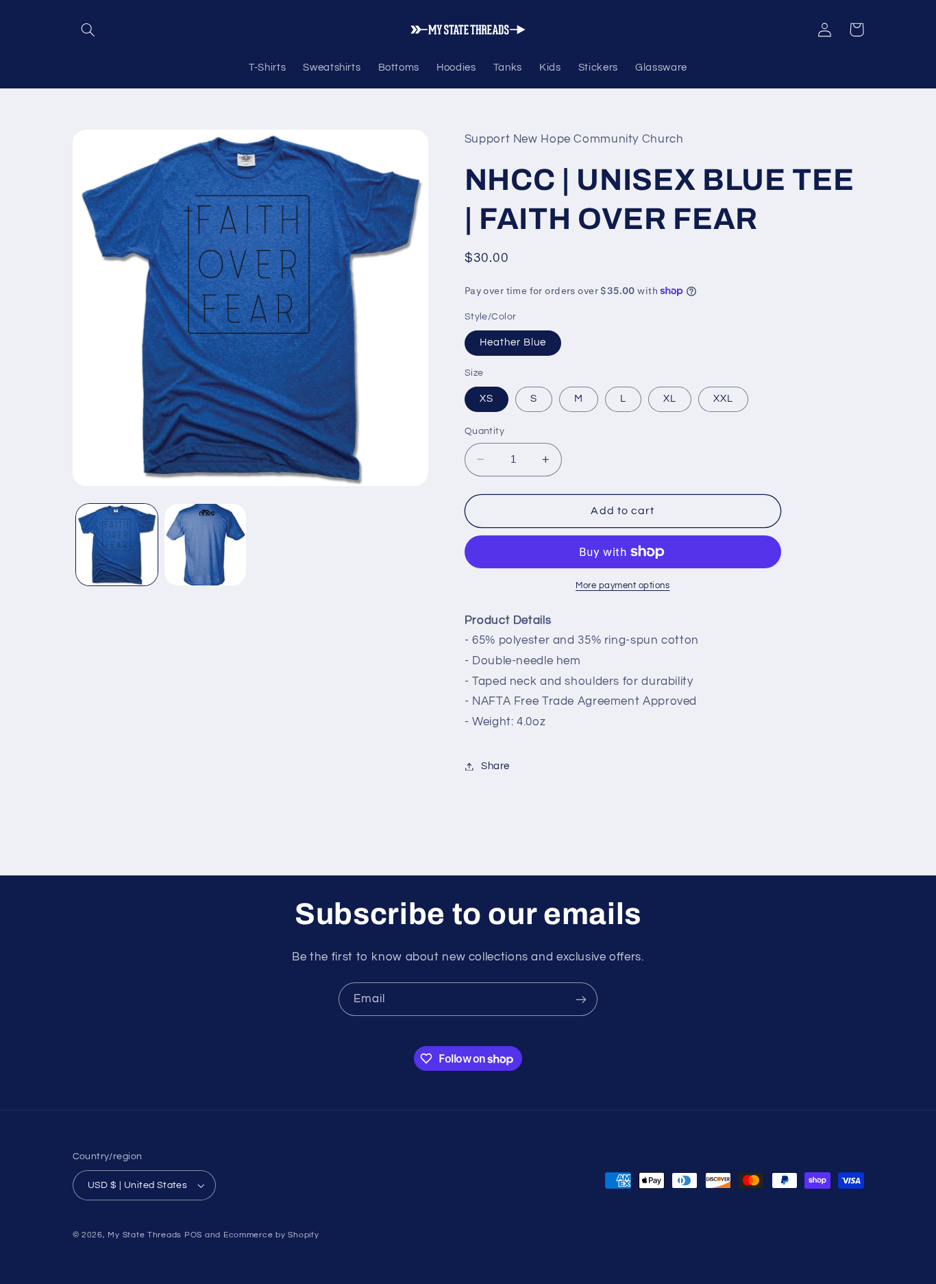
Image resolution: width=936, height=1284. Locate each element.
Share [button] (495, 766)
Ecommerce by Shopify (271, 1235)
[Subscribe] (581, 999)
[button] (88, 29)
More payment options (623, 585)
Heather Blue (513, 342)
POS (193, 1235)
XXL (723, 398)
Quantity (484, 431)
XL (669, 398)
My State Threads (145, 1235)
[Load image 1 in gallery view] (117, 544)
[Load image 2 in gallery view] (205, 544)
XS (486, 398)
